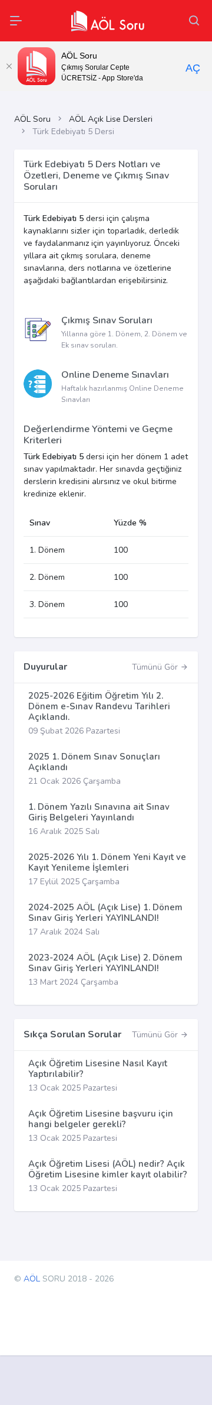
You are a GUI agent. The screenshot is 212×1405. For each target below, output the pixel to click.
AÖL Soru (32, 119)
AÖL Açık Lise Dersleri (111, 119)
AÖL (32, 1278)
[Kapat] (8, 66)
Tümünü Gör (156, 667)
